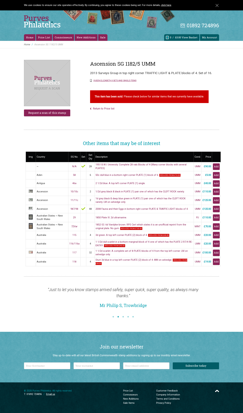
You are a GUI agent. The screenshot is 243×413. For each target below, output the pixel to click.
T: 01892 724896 (33, 394)
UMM (197, 166)
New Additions (86, 37)
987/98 (74, 209)
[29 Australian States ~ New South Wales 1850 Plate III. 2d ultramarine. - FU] (31, 218)
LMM (197, 243)
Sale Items (129, 403)
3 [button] (123, 317)
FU (197, 217)
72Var (74, 226)
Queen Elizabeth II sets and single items (114, 80)
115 (74, 235)
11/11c (74, 200)
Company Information (168, 394)
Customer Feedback (167, 390)
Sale (102, 37)
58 (74, 175)
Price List (44, 37)
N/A (74, 166)
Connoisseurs (63, 37)
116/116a (74, 243)
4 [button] (128, 317)
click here (166, 5)
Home (29, 37)
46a (74, 183)
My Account (209, 37)
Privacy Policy (163, 403)
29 (74, 217)
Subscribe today (195, 365)
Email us (50, 394)
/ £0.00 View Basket (183, 37)
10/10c (74, 191)
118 (74, 261)
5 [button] (133, 317)
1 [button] (113, 317)
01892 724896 (203, 25)
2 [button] (118, 317)
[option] (123, 299)
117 (74, 252)
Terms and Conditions (168, 398)
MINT (198, 226)
